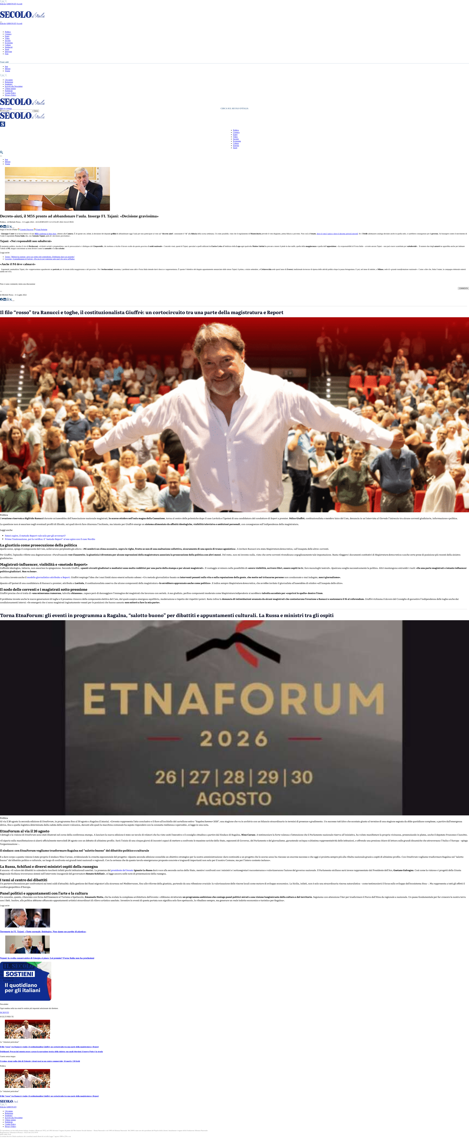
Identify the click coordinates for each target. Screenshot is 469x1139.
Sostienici (8, 84)
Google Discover (27, 230)
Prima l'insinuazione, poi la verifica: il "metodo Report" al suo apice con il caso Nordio (50, 539)
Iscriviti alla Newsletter (14, 86)
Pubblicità (9, 91)
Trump (7, 71)
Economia (9, 43)
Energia (236, 146)
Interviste (8, 52)
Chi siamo (9, 80)
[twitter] (6, 2)
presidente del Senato (122, 870)
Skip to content (6, 108)
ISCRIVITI (4, 1012)
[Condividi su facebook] (1, 227)
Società (8, 41)
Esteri (7, 36)
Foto (6, 54)
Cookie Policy (10, 93)
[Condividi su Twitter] (11, 227)
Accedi (19, 4)
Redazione (9, 82)
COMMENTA (463, 288)
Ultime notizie (10, 89)
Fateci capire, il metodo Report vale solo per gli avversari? (35, 535)
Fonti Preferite (41, 230)
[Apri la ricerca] (1, 153)
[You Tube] (3, 2)
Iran (6, 66)
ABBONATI (11, 4)
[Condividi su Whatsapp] (8, 227)
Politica (8, 32)
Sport (7, 49)
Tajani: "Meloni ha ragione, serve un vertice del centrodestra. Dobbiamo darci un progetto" (40, 257)
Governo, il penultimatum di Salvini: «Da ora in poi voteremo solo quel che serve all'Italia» (40, 259)
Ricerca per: (4, 111)
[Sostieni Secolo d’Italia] (25, 1000)
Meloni (7, 69)
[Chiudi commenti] (1, 291)
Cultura (8, 45)
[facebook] (1, 2)
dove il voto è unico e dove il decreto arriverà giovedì (337, 234)
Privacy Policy (10, 95)
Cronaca (8, 34)
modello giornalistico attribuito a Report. (48, 577)
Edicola (3, 4)
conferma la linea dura (45, 234)
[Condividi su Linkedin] (4, 227)
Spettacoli (8, 47)
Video (7, 38)
